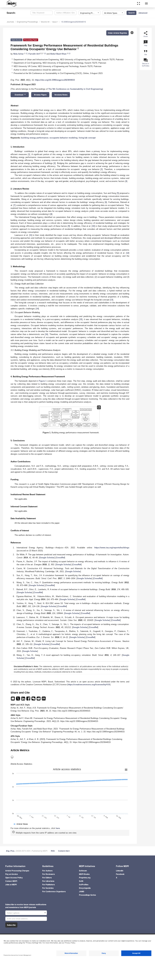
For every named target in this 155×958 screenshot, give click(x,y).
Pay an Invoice (11, 874)
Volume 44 (45, 21)
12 (128, 253)
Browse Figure (40, 94)
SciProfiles (83, 884)
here (58, 828)
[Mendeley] (44, 699)
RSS (53, 850)
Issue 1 (55, 21)
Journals (10, 21)
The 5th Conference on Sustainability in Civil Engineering (75, 89)
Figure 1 (43, 381)
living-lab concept (87, 138)
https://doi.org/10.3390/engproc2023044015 (55, 80)
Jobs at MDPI (11, 884)
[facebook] (28, 699)
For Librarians (48, 881)
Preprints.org (84, 877)
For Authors (47, 870)
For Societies (48, 888)
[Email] (13, 699)
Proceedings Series (87, 895)
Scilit (81, 881)
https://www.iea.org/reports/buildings (111, 547)
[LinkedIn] (23, 699)
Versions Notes (61, 94)
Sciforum (83, 870)
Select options (13, 912)
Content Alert (64, 850)
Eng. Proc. (10, 851)
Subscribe (11, 925)
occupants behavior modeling (63, 138)
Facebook (120, 874)
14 (37, 309)
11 (31, 235)
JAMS (81, 891)
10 (93, 226)
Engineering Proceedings (27, 21)
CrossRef (60, 557)
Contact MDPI (11, 881)
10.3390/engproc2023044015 (73, 21)
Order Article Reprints (117, 33)
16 (46, 334)
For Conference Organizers (54, 891)
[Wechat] (33, 699)
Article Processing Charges (17, 870)
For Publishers (48, 884)
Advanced (143, 12)
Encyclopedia (85, 888)
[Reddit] (39, 699)
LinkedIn (119, 870)
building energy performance (34, 138)
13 (111, 300)
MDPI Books (84, 874)
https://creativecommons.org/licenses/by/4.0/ (89, 684)
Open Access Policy (14, 877)
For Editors (47, 877)
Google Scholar (47, 557)
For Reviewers (48, 874)
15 (81, 319)
